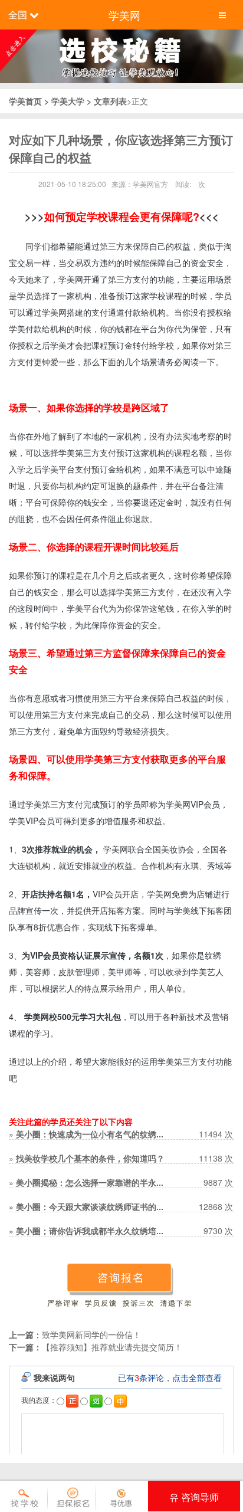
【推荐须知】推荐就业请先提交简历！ (112, 1347)
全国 (17, 14)
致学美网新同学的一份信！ (91, 1334)
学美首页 (26, 101)
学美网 (124, 14)
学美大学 (67, 101)
